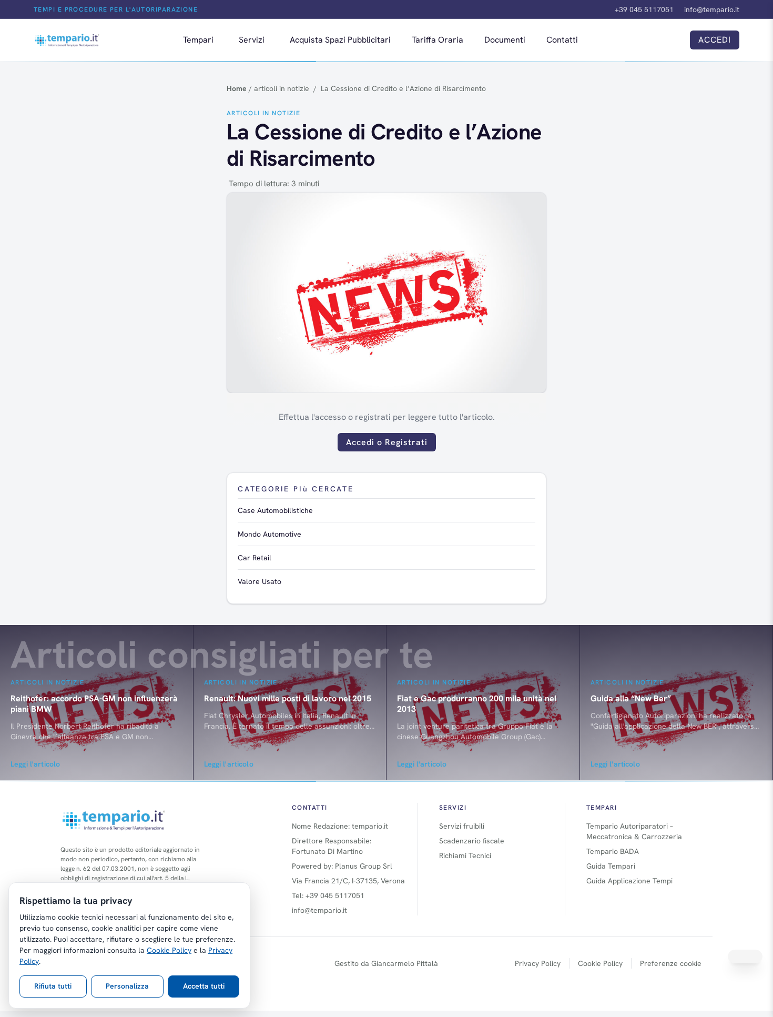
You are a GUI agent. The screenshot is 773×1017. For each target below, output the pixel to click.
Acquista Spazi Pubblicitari (340, 39)
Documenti (504, 39)
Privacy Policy (538, 963)
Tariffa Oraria (437, 39)
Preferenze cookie (670, 963)
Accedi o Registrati (387, 442)
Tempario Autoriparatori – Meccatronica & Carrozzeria (634, 831)
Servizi (252, 39)
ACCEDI (714, 39)
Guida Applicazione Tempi (629, 880)
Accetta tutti (204, 986)
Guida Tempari (610, 866)
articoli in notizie (263, 113)
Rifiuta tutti (53, 986)
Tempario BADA (612, 851)
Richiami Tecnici (465, 855)
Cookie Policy (600, 963)
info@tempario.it (711, 9)
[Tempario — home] (67, 40)
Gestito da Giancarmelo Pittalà (386, 963)
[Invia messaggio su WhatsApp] (745, 956)
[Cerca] (669, 40)
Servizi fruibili (461, 826)
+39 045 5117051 (644, 9)
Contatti (562, 39)
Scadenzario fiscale (471, 840)
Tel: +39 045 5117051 (328, 895)
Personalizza (127, 986)
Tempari (198, 39)
